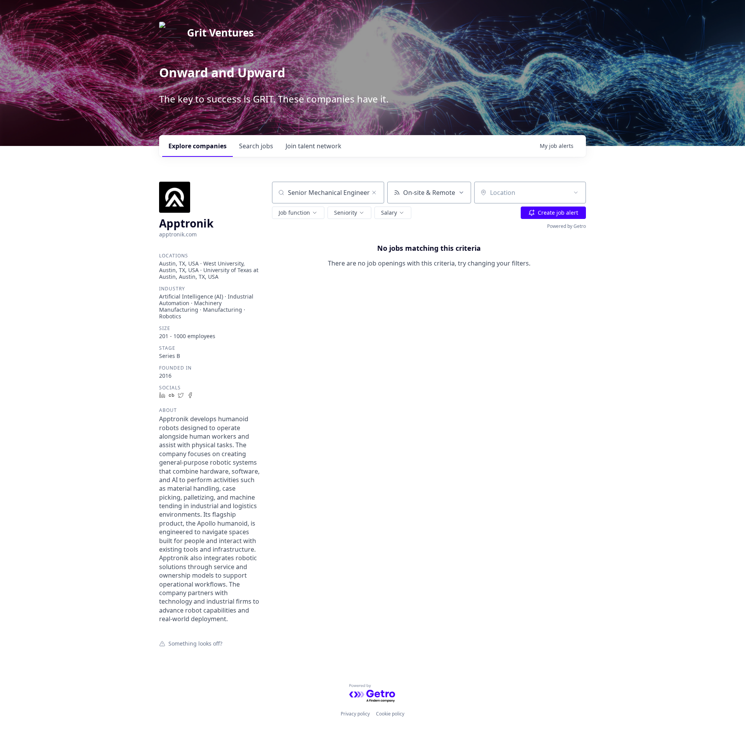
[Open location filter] (575, 192)
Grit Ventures (220, 33)
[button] (298, 213)
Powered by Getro (566, 226)
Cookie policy (390, 713)
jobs (256, 146)
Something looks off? (195, 643)
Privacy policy (355, 713)
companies (197, 146)
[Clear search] (374, 192)
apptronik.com (178, 234)
